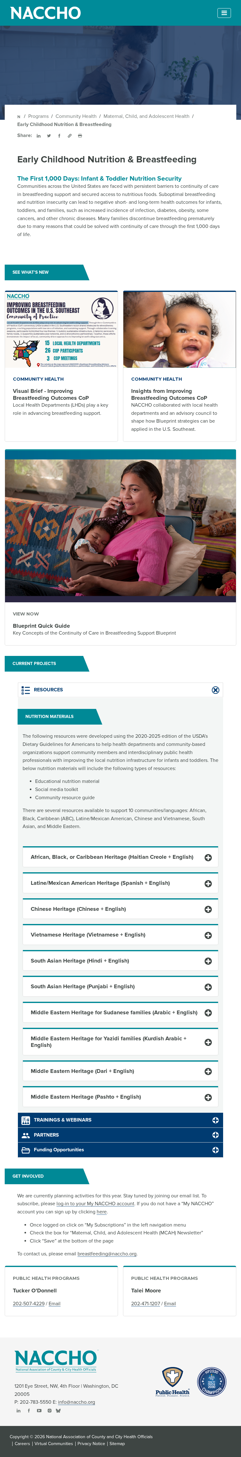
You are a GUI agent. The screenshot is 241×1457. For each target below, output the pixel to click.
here (102, 1212)
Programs (38, 116)
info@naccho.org (76, 1402)
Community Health (76, 116)
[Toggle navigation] (224, 13)
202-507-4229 (29, 1304)
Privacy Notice (91, 1444)
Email (55, 1304)
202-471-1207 (145, 1304)
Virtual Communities (54, 1444)
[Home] (19, 116)
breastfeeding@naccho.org (107, 1254)
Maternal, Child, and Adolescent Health (147, 116)
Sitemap (117, 1444)
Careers (22, 1444)
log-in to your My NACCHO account (95, 1204)
